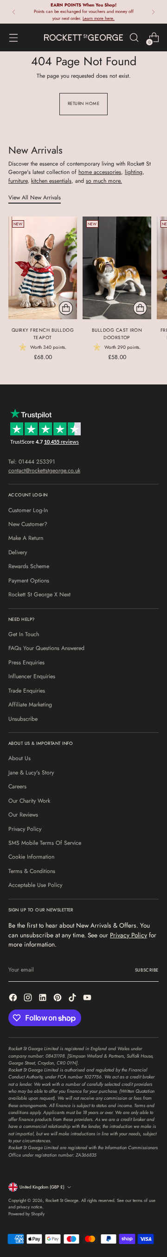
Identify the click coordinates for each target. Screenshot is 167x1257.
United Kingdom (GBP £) (41, 1187)
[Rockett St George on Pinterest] (58, 998)
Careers (17, 786)
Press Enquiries (26, 662)
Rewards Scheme (28, 566)
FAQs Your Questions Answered (46, 648)
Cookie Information (31, 857)
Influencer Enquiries (31, 676)
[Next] (153, 12)
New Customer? (27, 524)
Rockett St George (61, 1200)
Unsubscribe (23, 719)
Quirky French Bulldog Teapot (43, 334)
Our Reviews (23, 815)
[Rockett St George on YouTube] (88, 998)
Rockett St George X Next (39, 594)
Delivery (17, 552)
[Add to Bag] (66, 308)
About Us (19, 758)
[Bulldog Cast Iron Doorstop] (117, 268)
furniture (17, 181)
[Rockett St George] (83, 37)
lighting (133, 172)
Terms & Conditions (31, 871)
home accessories (99, 172)
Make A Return (25, 538)
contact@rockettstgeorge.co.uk (44, 470)
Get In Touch (23, 634)
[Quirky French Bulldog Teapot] (42, 268)
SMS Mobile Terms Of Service (44, 843)
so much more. (104, 181)
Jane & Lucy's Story (31, 772)
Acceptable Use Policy (35, 885)
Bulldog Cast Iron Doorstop (117, 334)
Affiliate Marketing (30, 704)
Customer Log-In (28, 510)
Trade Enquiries (26, 691)
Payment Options (28, 580)
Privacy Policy (24, 829)
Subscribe (147, 970)
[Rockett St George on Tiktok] (73, 998)
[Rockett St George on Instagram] (28, 998)
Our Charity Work (29, 801)
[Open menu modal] (13, 37)
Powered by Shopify (26, 1214)
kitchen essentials (51, 181)
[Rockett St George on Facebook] (13, 998)
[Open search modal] (133, 37)
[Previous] (14, 12)
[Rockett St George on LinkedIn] (43, 998)
